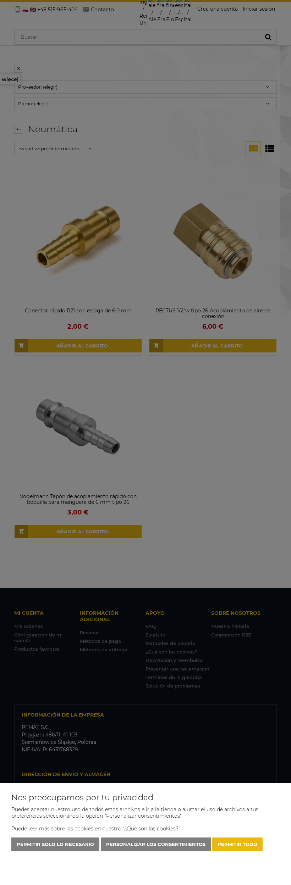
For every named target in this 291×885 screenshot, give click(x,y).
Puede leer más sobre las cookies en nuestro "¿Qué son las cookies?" (95, 828)
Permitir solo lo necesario (55, 844)
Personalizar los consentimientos (155, 844)
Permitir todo (237, 844)
